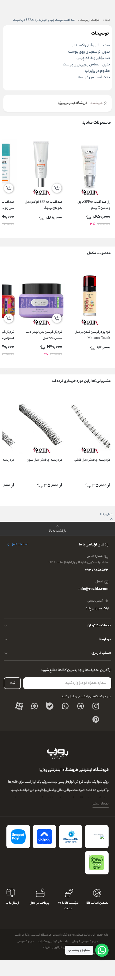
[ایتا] (34, 706)
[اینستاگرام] (96, 706)
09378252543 (97, 570)
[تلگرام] (80, 706)
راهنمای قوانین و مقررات (53, 941)
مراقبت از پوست (88, 20)
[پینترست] (96, 719)
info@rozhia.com (93, 589)
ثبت (12, 683)
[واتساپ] (65, 706)
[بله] (50, 706)
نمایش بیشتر (101, 804)
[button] (57, 529)
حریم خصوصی (25, 941)
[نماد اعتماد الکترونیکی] (97, 836)
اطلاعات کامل (19, 544)
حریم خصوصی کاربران (85, 941)
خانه (106, 20)
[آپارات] (19, 706)
